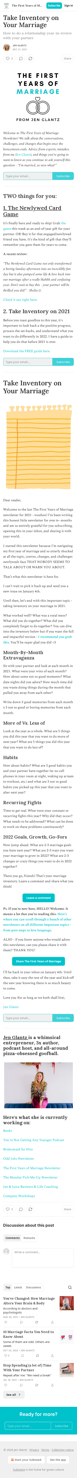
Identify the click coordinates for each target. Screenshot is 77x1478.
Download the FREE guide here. (26, 351)
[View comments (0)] (21, 58)
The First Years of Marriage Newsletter (31, 1168)
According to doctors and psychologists (20, 1310)
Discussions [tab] (33, 1287)
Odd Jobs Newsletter (18, 1158)
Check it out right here (20, 299)
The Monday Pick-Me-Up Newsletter (30, 1177)
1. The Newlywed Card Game (32, 211)
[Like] (5, 1322)
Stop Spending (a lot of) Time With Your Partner (27, 1367)
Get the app (58, 1460)
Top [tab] (8, 1287)
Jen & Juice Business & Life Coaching (30, 1186)
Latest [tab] (18, 1287)
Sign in (68, 5)
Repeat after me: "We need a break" (27, 1375)
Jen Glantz (19, 45)
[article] (38, 1310)
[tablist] (20, 1238)
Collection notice (63, 1450)
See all (11, 1395)
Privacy (34, 1450)
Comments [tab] (13, 1238)
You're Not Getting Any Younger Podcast (33, 1140)
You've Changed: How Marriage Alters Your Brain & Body (29, 1300)
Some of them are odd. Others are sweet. (26, 1344)
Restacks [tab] (29, 1238)
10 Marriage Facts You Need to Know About (28, 1334)
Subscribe (54, 5)
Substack (19, 1469)
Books (7, 1130)
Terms (45, 1450)
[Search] (70, 1287)
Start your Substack (28, 1460)
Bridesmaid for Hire (18, 1149)
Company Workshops (19, 1196)
